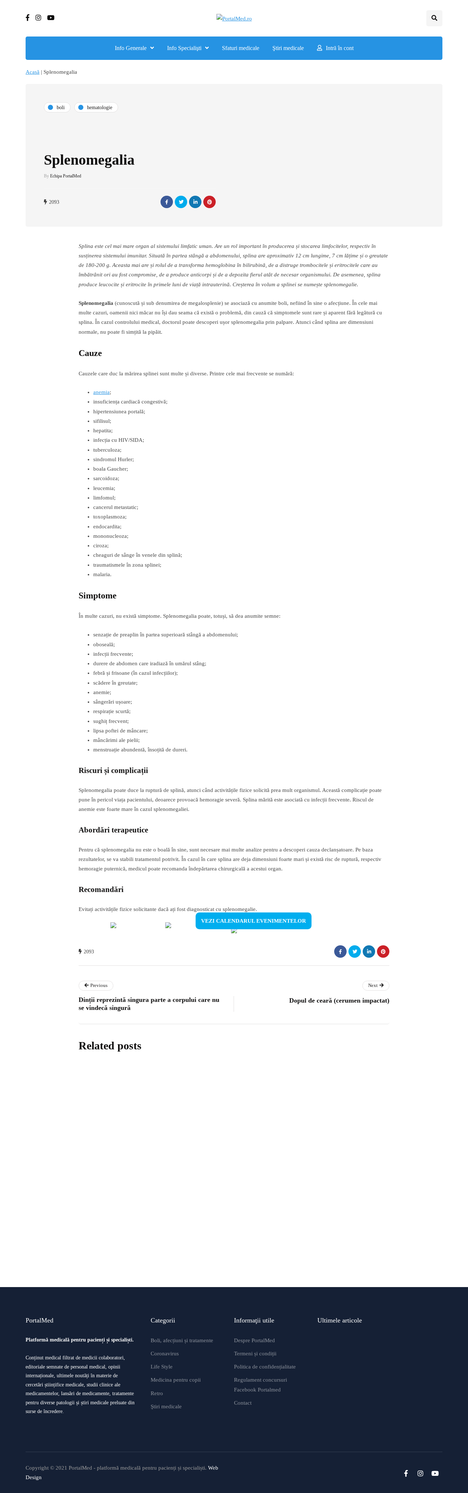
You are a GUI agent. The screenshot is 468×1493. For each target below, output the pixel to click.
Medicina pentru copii (176, 1380)
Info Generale (131, 48)
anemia (101, 392)
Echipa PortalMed (65, 176)
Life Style (162, 1367)
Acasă (32, 72)
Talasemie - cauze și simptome (222, 1191)
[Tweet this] (181, 202)
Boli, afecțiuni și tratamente (182, 1340)
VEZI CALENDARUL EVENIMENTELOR (253, 921)
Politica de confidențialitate (265, 1367)
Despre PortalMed (254, 1340)
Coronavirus (165, 1353)
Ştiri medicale (288, 48)
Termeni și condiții (255, 1353)
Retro (157, 1393)
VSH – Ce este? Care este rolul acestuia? (240, 1262)
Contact (243, 1403)
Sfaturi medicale (240, 48)
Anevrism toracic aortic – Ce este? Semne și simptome (263, 1120)
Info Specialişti (184, 48)
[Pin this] (209, 202)
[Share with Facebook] (167, 202)
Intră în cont (340, 48)
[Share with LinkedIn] (195, 202)
